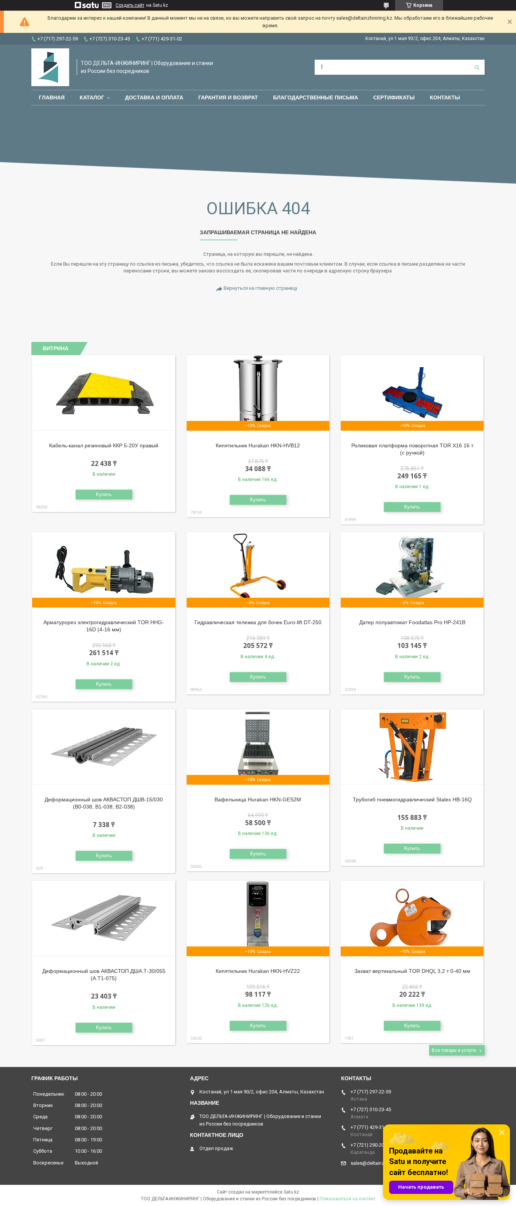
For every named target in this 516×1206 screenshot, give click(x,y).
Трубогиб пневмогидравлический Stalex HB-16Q (412, 799)
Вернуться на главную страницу (260, 288)
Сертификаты (394, 97)
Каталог (92, 97)
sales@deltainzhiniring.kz (378, 1163)
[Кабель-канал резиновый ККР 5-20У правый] (103, 393)
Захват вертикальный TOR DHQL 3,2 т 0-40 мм (412, 971)
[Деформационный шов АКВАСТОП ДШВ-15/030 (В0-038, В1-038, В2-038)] (103, 747)
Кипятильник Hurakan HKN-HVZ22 (258, 971)
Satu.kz (291, 1192)
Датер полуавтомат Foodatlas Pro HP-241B (412, 622)
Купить (104, 494)
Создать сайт (130, 5)
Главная (52, 97)
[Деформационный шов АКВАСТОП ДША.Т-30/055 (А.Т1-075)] (103, 918)
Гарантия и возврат (228, 97)
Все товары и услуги (454, 1050)
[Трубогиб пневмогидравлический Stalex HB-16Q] (412, 747)
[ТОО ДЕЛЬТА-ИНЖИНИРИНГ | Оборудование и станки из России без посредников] (50, 67)
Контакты (445, 97)
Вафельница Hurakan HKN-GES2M (258, 799)
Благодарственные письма (315, 97)
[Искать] (477, 67)
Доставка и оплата (154, 97)
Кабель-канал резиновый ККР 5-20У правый (103, 445)
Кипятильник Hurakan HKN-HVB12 (258, 445)
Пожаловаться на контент (347, 1198)
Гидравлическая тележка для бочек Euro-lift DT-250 (258, 622)
